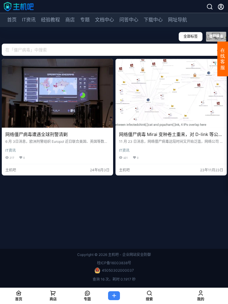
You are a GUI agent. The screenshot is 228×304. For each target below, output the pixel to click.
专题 (85, 20)
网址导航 (177, 20)
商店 (70, 20)
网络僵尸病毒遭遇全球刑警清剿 (36, 134)
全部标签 (190, 36)
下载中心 (153, 20)
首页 (12, 20)
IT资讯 (29, 20)
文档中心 (104, 20)
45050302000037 (118, 270)
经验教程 (50, 20)
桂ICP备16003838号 (114, 263)
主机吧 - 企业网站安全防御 (129, 254)
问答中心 (128, 20)
